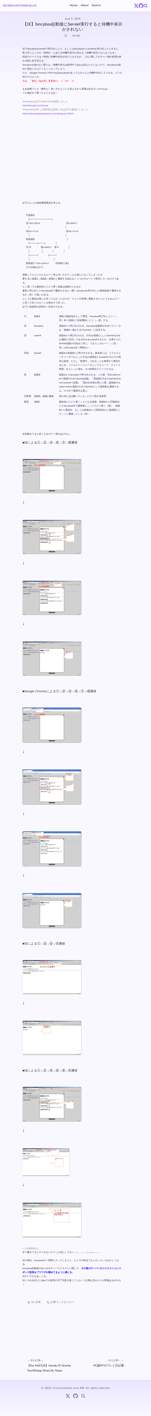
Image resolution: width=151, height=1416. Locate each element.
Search (96, 5)
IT (66, 35)
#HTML (76, 35)
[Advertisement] (72, 158)
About (84, 5)
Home (74, 5)
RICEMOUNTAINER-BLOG (20, 5)
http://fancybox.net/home (35, 105)
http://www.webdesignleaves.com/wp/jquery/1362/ (48, 113)
